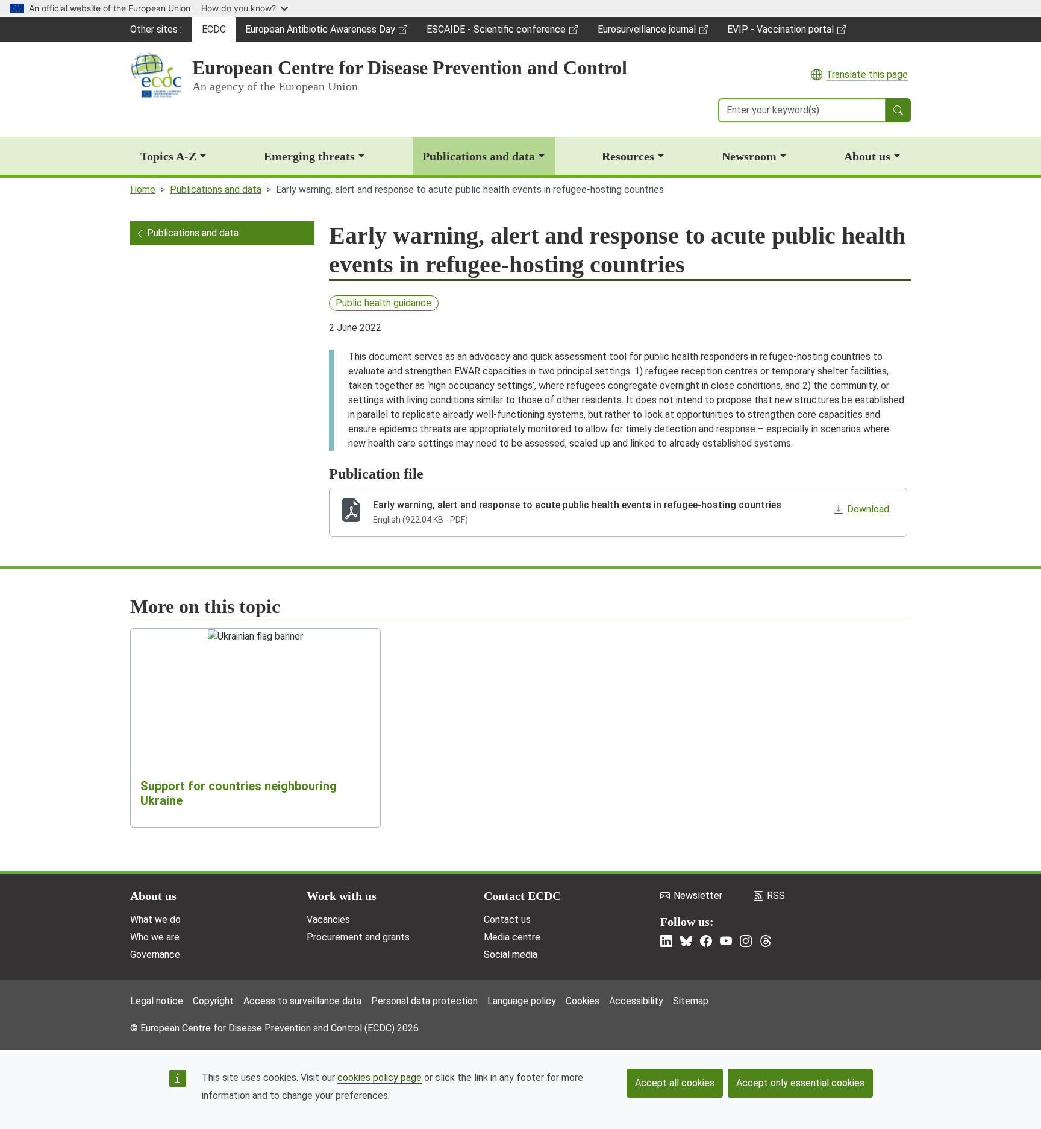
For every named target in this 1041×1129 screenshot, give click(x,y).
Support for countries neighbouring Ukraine (238, 793)
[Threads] (766, 941)
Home (142, 189)
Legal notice (156, 1001)
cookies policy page (379, 1077)
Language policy (521, 1001)
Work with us (342, 895)
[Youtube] (726, 941)
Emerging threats (309, 156)
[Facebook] (706, 941)
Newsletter (698, 895)
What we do (155, 919)
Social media (510, 954)
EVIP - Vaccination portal (780, 33)
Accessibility (636, 1001)
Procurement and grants (358, 937)
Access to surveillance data (302, 1001)
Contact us (507, 919)
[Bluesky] (686, 941)
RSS (776, 895)
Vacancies (328, 919)
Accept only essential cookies (800, 1083)
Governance (155, 954)
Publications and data (478, 156)
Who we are (155, 937)
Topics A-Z (168, 156)
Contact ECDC (522, 895)
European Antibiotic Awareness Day (320, 33)
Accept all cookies (674, 1083)
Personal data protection (424, 1001)
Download (868, 509)
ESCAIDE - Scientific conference (496, 33)
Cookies (582, 1001)
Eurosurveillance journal (648, 33)
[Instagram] (746, 941)
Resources (628, 156)
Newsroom (749, 156)
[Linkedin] (666, 941)
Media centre (512, 937)
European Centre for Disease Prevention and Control (409, 67)
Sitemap (690, 1001)
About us (867, 156)
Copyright (213, 1001)
